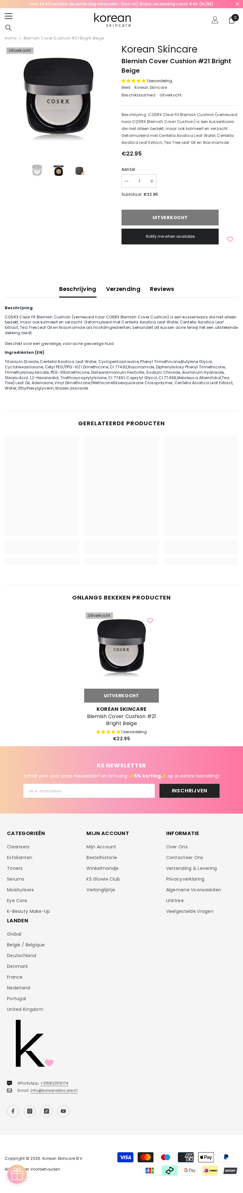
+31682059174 (54, 1083)
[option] (121, 4)
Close (237, 4)
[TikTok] (46, 1111)
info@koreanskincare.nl (54, 1090)
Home (10, 38)
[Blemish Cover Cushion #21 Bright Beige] (121, 648)
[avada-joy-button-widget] (17, 1174)
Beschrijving (77, 289)
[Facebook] (13, 1111)
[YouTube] (63, 1111)
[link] (42, 551)
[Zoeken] (8, 28)
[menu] (8, 16)
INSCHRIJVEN (189, 790)
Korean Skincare (159, 49)
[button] (134, 80)
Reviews (162, 289)
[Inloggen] (215, 19)
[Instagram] (30, 1111)
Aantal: (129, 169)
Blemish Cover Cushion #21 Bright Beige (121, 720)
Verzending (123, 289)
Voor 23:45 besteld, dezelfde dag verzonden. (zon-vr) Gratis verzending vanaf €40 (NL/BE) (121, 4)
